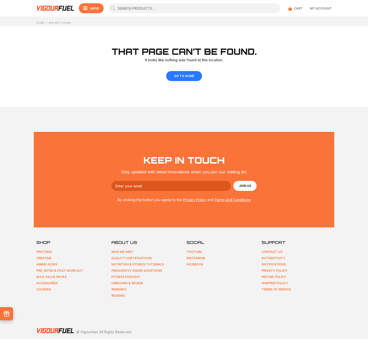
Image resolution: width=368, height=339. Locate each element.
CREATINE (43, 258)
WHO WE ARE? (122, 252)
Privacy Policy (194, 200)
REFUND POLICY (274, 277)
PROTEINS (44, 252)
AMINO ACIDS (46, 264)
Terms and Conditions (233, 200)
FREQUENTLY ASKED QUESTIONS (136, 270)
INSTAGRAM (196, 258)
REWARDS (118, 289)
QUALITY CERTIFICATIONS (131, 258)
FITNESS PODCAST (125, 277)
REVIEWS (118, 295)
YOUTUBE (194, 252)
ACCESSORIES (47, 283)
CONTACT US (272, 252)
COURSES (43, 289)
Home (40, 22)
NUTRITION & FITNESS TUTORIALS (137, 264)
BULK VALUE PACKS (51, 277)
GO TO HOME (184, 76)
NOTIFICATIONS (274, 264)
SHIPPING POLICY (275, 283)
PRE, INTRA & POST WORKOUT (59, 270)
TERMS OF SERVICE (276, 289)
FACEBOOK (195, 264)
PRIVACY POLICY (274, 270)
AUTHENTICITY (273, 258)
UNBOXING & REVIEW (127, 283)
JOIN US (245, 186)
